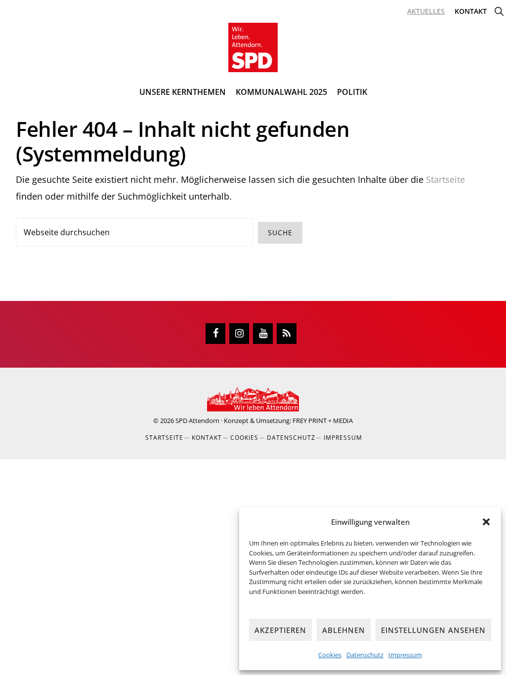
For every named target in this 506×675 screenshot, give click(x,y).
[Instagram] (239, 333)
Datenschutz (364, 654)
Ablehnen (343, 630)
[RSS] (286, 333)
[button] (486, 522)
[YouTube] (263, 333)
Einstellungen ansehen (433, 630)
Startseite (445, 179)
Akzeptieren (280, 630)
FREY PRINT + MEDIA (323, 420)
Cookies (329, 654)
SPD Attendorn (197, 420)
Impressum (405, 654)
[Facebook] (215, 333)
